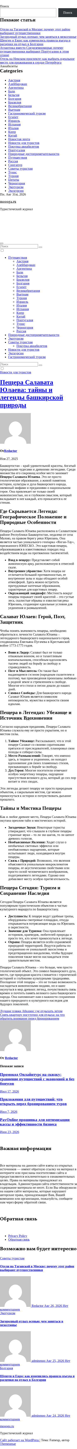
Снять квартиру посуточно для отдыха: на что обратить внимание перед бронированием (32, 1016)
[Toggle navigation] (1, 243)
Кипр (12, 132)
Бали (11, 91)
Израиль (14, 120)
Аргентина (16, 87)
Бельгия (13, 95)
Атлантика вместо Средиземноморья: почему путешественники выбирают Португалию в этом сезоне (34, 51)
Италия (13, 128)
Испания (14, 124)
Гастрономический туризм (27, 113)
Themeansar (8, 1444)
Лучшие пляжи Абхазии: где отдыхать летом (31, 1011)
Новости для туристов (23, 143)
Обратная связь (19, 1239)
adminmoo (38, 1361)
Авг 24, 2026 (55, 1415)
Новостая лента (19, 139)
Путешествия (17, 157)
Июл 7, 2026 (8, 1111)
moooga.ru (8, 202)
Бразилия (14, 102)
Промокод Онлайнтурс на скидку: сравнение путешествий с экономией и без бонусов (37, 1079)
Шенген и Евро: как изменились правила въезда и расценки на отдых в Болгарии (35, 42)
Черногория (16, 183)
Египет (13, 117)
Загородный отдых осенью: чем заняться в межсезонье (38, 36)
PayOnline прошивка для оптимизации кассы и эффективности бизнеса (35, 1122)
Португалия (16, 150)
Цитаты (13, 179)
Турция (13, 176)
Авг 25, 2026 (55, 1361)
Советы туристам (20, 168)
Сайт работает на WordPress (20, 1440)
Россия (13, 161)
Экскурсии (16, 190)
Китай (12, 135)
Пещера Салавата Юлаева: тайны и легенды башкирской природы (31, 394)
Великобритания (20, 106)
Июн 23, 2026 (9, 1132)
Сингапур (15, 165)
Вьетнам (14, 109)
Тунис (12, 172)
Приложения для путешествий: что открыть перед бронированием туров (33, 1101)
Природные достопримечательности (33, 154)
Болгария (14, 98)
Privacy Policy (17, 1236)
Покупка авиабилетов (23, 146)
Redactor (10, 451)
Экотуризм (15, 187)
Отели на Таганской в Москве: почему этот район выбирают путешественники (35, 31)
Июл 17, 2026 (9, 1091)
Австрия (14, 80)
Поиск (4, 6)
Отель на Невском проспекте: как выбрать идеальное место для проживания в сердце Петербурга (37, 60)
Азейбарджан (17, 84)
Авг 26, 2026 (53, 1305)
